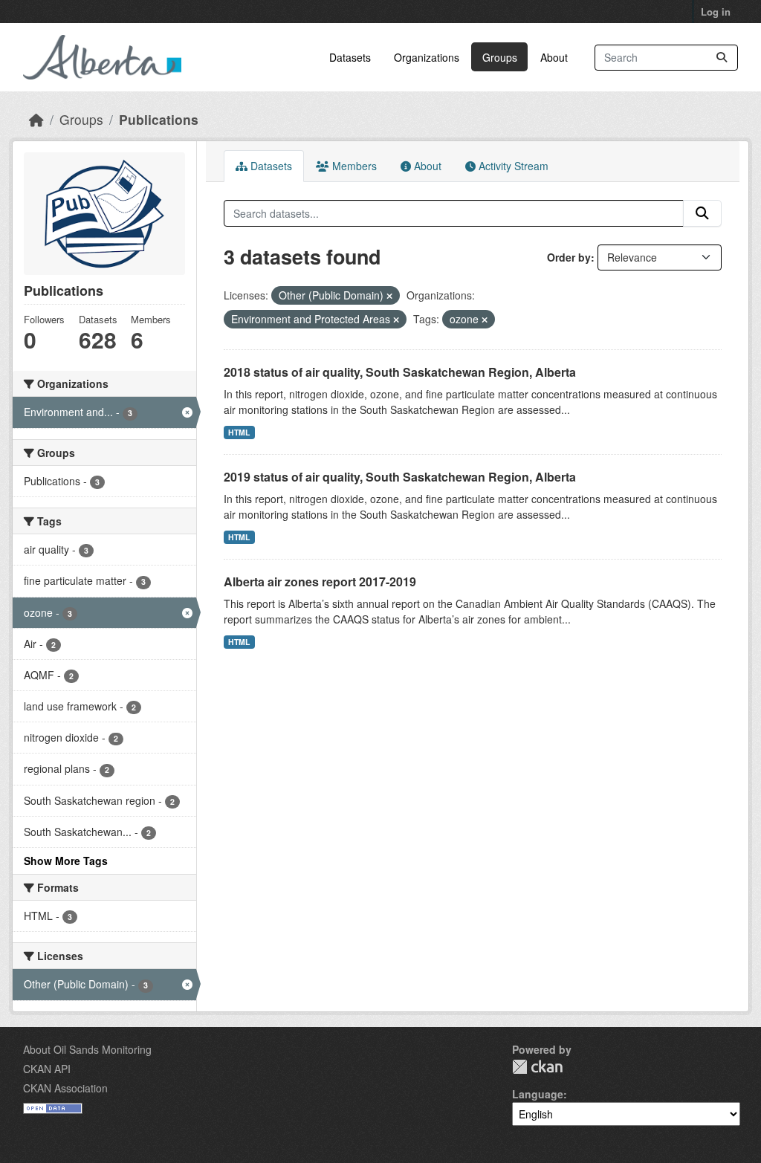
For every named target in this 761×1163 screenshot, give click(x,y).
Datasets (350, 57)
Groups (499, 57)
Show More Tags (66, 860)
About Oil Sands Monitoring (87, 1049)
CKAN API (47, 1068)
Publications (158, 119)
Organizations (426, 57)
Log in (716, 11)
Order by (569, 257)
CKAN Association (65, 1088)
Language (537, 1093)
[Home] (36, 119)
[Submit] (721, 58)
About (554, 57)
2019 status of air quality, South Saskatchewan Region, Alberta (400, 476)
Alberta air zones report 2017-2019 (320, 581)
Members (353, 165)
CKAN (537, 1067)
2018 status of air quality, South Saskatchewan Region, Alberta (400, 371)
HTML (239, 432)
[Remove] (389, 296)
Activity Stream (512, 165)
